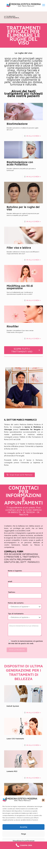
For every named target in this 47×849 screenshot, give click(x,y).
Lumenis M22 (12, 771)
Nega (23, 834)
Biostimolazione (17, 123)
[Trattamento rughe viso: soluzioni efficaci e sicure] (23, 5)
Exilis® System (13, 706)
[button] (43, 800)
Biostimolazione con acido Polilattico (20, 163)
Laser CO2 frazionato (15, 739)
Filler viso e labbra (19, 247)
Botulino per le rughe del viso (23, 208)
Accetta (23, 827)
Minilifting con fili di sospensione (20, 287)
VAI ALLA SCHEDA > (33, 136)
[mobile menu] (43, 5)
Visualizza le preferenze (23, 841)
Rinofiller (13, 326)
